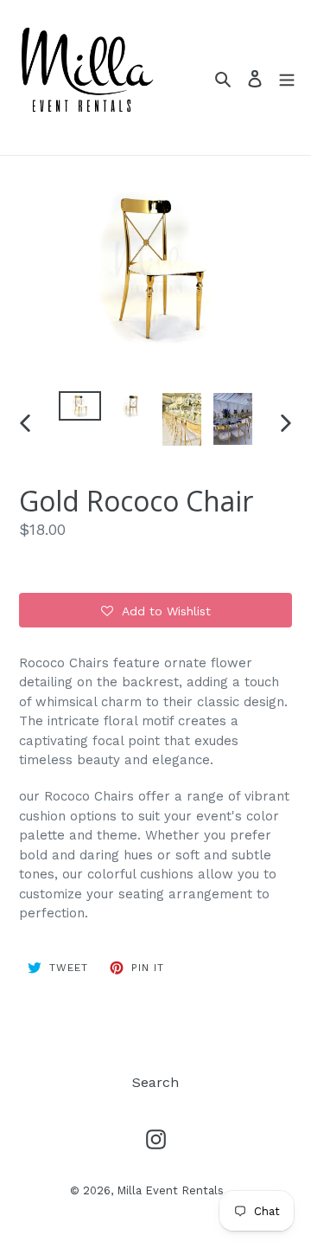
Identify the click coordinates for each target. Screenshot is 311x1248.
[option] (79, 410)
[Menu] (287, 78)
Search (155, 1082)
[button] (155, 610)
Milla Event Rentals (170, 1190)
